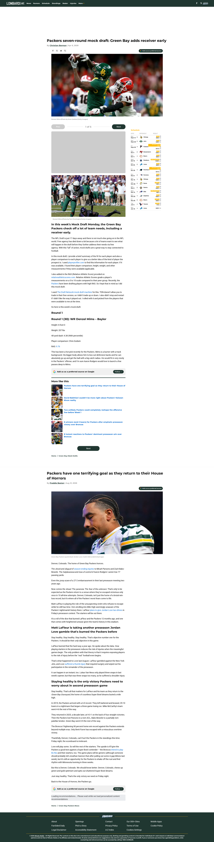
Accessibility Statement (85, 830)
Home (53, 456)
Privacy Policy (111, 825)
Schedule (46, 3)
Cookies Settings (134, 830)
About (54, 821)
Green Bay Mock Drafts (68, 456)
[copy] (65, 50)
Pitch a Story (80, 825)
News (29, 3)
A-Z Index (109, 830)
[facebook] (196, 3)
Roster (65, 3)
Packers (55, 283)
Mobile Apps (156, 821)
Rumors (36, 3)
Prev (58, 127)
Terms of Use (133, 825)
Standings (56, 3)
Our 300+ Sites (133, 821)
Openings (79, 821)
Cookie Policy (157, 825)
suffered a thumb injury (75, 664)
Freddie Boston (57, 483)
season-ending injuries (84, 569)
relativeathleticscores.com (63, 277)
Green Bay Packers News (69, 806)
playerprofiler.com (76, 262)
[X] (201, 3)
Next (119, 127)
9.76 (58, 346)
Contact (108, 821)
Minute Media (39, 836)
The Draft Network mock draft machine (74, 292)
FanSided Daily (58, 825)
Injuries (73, 3)
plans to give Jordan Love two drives (106, 610)
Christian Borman (58, 45)
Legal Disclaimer (58, 830)
